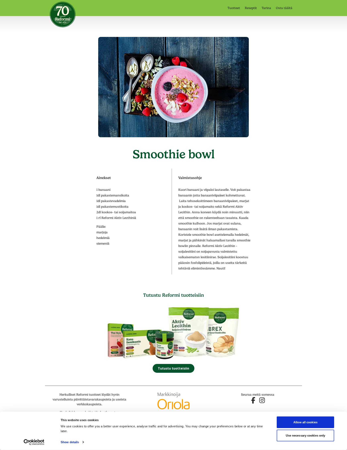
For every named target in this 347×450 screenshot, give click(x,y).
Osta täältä (284, 8)
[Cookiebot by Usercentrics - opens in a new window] (34, 442)
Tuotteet (234, 8)
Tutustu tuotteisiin (173, 368)
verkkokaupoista (89, 404)
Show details (70, 442)
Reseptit (251, 8)
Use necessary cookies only (305, 435)
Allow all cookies (305, 422)
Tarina (266, 8)
